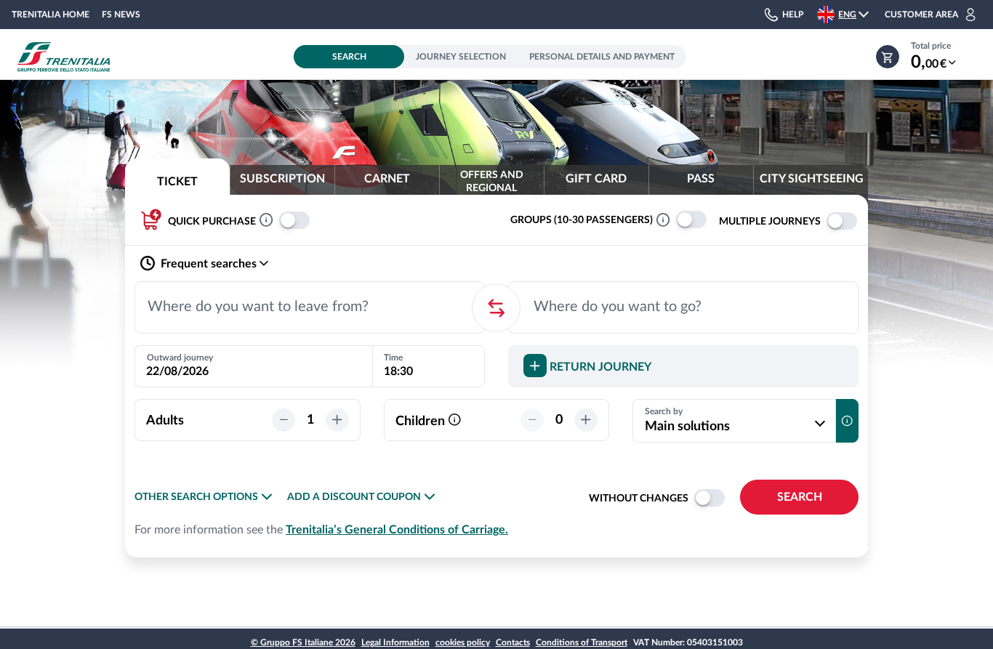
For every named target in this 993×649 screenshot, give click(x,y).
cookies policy (462, 642)
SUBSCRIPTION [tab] (282, 179)
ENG (847, 14)
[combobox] (309, 307)
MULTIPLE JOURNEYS (770, 222)
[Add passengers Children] (586, 420)
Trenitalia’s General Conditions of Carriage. (397, 530)
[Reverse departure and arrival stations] (496, 307)
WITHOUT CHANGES (638, 498)
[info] (847, 421)
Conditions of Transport (581, 642)
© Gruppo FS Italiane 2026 (303, 642)
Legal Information (395, 642)
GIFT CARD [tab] (596, 179)
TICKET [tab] (177, 182)
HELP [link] (792, 14)
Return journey (599, 367)
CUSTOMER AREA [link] (921, 14)
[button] (851, 14)
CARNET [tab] (387, 179)
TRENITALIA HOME (50, 14)
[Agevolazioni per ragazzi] (454, 421)
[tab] (491, 185)
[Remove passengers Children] (532, 420)
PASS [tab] (701, 179)
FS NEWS (121, 14)
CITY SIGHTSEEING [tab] (812, 179)
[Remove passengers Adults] (283, 420)
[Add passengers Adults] (337, 420)
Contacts (513, 642)
